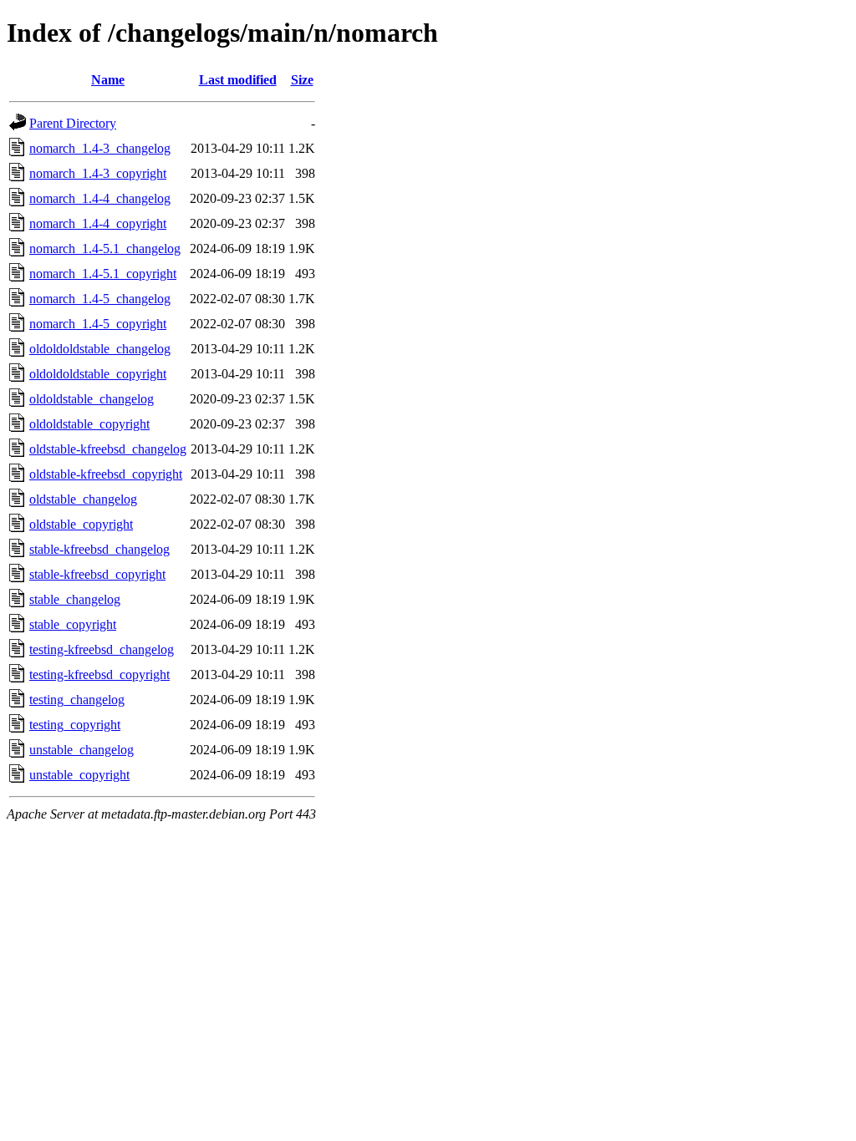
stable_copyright (72, 624)
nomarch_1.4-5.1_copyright (102, 273)
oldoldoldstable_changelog (100, 349)
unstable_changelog (81, 750)
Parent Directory (72, 123)
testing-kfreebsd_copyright (99, 674)
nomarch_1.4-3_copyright (97, 173)
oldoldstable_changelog (91, 399)
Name (108, 80)
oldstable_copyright (81, 524)
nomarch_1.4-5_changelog (100, 299)
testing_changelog (77, 699)
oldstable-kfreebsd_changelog (107, 449)
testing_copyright (74, 725)
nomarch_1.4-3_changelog (100, 148)
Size (302, 80)
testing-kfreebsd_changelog (101, 649)
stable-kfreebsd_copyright (97, 574)
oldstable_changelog (83, 499)
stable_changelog (74, 599)
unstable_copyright (79, 775)
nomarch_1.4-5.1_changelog (105, 248)
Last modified (238, 80)
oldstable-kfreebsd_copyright (105, 474)
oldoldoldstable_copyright (97, 374)
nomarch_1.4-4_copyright (97, 223)
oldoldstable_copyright (89, 424)
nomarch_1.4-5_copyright (97, 324)
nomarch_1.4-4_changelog (100, 198)
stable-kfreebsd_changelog (99, 549)
